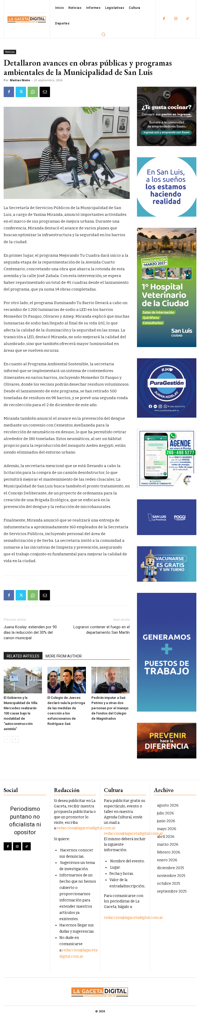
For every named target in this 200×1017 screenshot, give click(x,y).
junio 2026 (166, 821)
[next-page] (15, 739)
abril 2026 (165, 836)
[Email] (45, 92)
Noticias (10, 52)
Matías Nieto (20, 80)
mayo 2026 (166, 829)
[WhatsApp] (33, 92)
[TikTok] (187, 18)
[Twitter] (21, 92)
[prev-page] (7, 739)
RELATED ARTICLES (23, 656)
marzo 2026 (167, 844)
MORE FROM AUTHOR (64, 656)
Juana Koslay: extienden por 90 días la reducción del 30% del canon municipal (30, 632)
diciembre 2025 (170, 868)
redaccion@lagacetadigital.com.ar (86, 828)
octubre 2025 (168, 883)
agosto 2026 (168, 805)
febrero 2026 (168, 852)
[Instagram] (175, 18)
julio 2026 (165, 813)
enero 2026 (167, 860)
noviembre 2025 (171, 876)
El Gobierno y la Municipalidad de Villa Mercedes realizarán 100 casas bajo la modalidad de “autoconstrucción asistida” (20, 713)
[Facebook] (163, 18)
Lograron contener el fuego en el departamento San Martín (101, 630)
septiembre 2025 (172, 891)
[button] (103, 34)
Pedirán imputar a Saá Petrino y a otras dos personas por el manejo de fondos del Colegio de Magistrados (109, 708)
